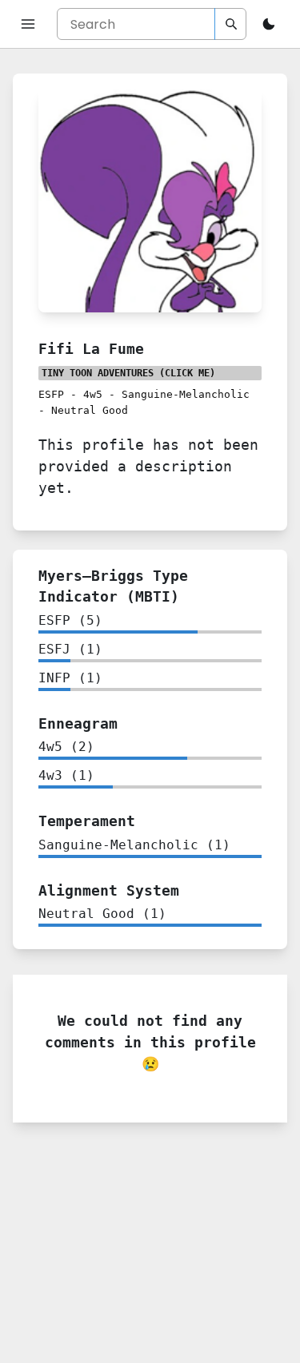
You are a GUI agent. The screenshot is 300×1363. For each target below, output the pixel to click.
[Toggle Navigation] (28, 24)
